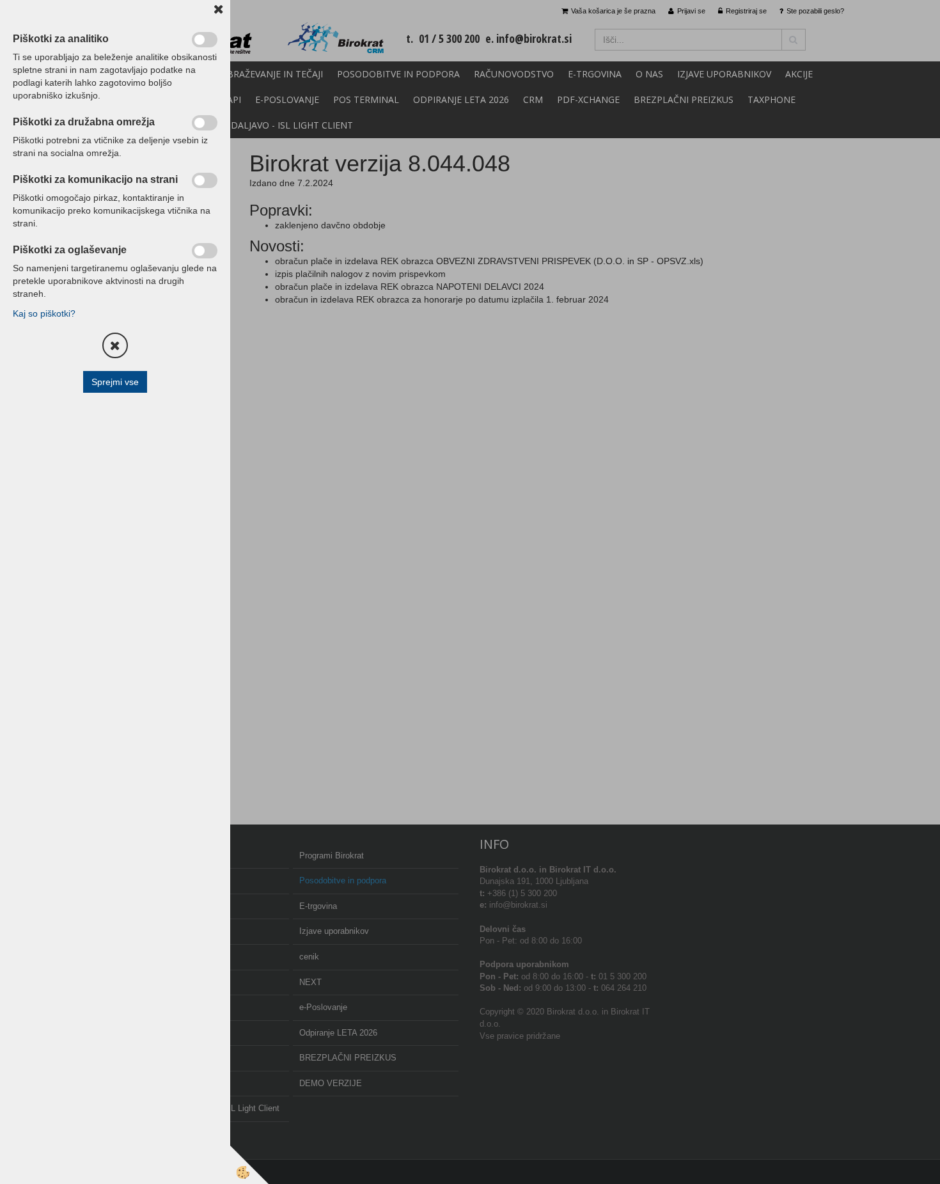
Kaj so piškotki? (44, 313)
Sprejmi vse (115, 382)
